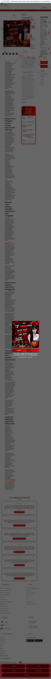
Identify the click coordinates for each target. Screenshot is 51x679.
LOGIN (32, 350)
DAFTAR (19, 350)
